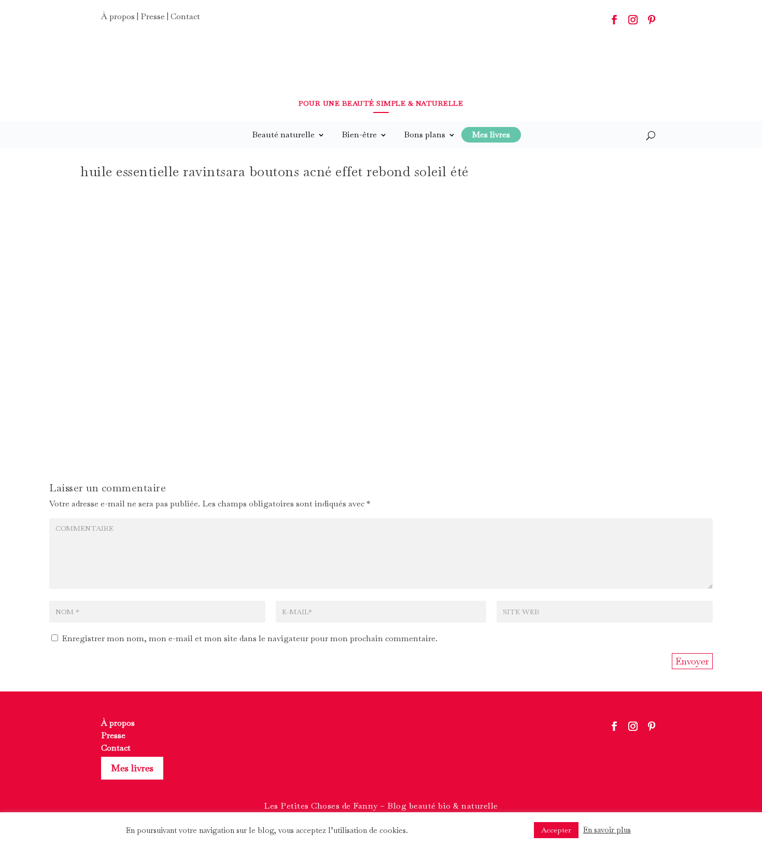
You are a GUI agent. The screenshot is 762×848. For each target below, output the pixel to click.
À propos (118, 16)
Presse (152, 16)
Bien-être (359, 134)
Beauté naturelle (283, 134)
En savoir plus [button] (607, 830)
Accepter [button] (556, 830)
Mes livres (132, 768)
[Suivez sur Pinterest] (651, 19)
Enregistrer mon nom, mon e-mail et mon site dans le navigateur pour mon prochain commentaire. (250, 638)
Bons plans (424, 134)
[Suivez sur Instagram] (633, 19)
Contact (185, 16)
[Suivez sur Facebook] (614, 19)
